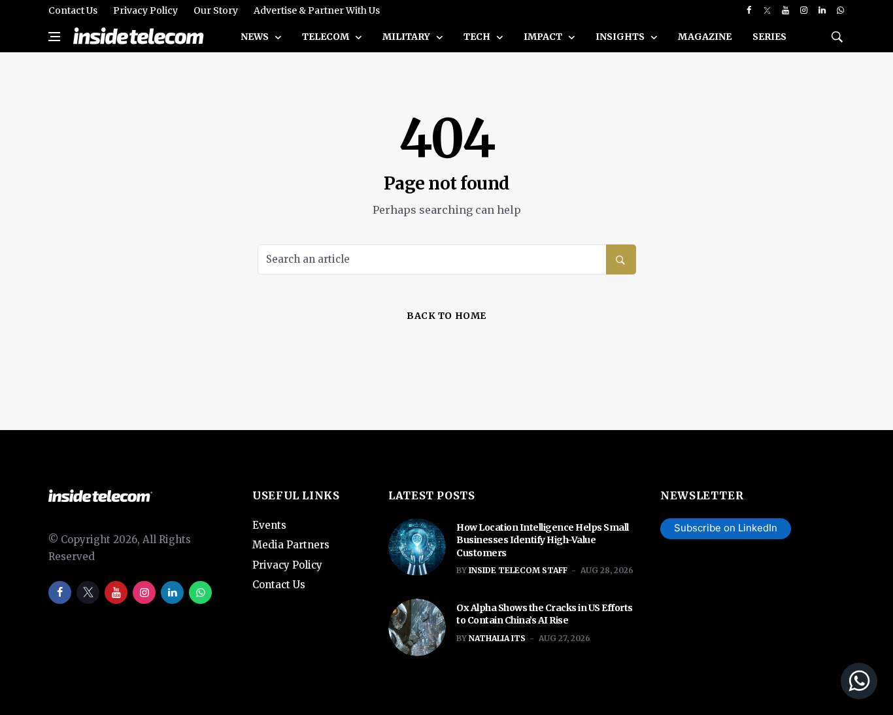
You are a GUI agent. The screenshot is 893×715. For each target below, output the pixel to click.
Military (407, 36)
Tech (477, 36)
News (256, 36)
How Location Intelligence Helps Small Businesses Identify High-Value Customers (542, 540)
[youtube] (785, 10)
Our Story (216, 10)
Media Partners (290, 545)
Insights (621, 36)
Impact (544, 36)
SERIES (769, 36)
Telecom (326, 36)
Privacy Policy (145, 10)
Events (269, 525)
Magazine (705, 36)
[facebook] (749, 10)
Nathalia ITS (497, 638)
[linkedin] (822, 10)
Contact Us (72, 10)
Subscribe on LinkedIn (725, 528)
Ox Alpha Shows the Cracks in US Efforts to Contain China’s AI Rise (544, 614)
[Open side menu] (54, 36)
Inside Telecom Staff (518, 570)
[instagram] (804, 10)
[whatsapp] (840, 10)
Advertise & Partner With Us (317, 10)
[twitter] (767, 10)
